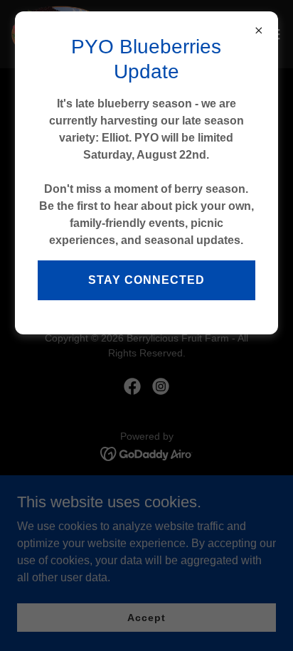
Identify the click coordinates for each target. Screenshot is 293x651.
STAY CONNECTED (146, 280)
